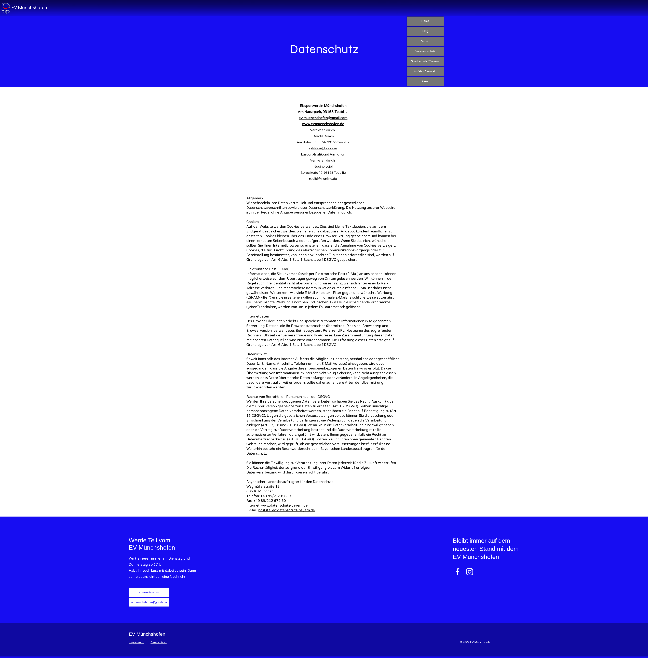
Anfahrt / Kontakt (425, 71)
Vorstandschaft (425, 51)
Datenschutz (159, 642)
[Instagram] (469, 571)
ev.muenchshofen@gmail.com (323, 118)
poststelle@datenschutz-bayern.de (286, 510)
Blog (425, 31)
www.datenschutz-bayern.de (284, 506)
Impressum (136, 642)
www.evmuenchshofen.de (323, 124)
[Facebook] (457, 571)
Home (425, 21)
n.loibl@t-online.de (323, 178)
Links (425, 81)
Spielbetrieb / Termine (425, 61)
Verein (425, 41)
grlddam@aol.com (323, 148)
